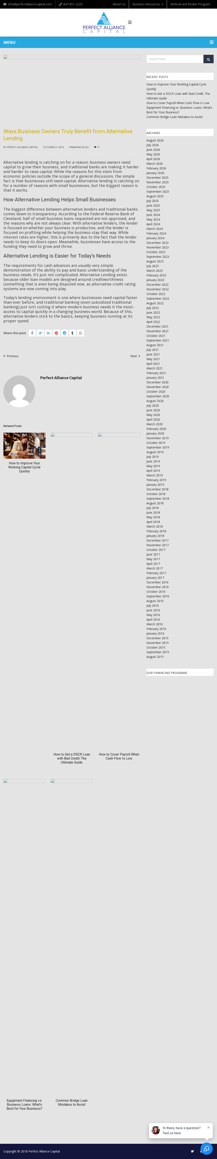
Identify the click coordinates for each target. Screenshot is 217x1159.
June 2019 (153, 461)
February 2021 (156, 373)
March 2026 (154, 164)
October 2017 (155, 550)
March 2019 (154, 475)
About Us (119, 4)
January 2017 (155, 578)
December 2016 (157, 582)
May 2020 (153, 415)
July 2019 (152, 457)
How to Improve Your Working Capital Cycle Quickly (24, 467)
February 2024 (156, 233)
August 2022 (155, 303)
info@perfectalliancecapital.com (30, 4)
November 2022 (157, 289)
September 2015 (157, 652)
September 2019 (157, 447)
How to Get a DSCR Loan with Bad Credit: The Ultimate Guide (71, 758)
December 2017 (157, 540)
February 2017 (156, 573)
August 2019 (155, 452)
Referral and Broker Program (190, 4)
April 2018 (153, 522)
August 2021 (155, 345)
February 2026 (156, 168)
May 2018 (153, 517)
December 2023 (157, 243)
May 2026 (153, 154)
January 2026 (155, 173)
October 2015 (155, 647)
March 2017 (154, 568)
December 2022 (157, 285)
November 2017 (157, 545)
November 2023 (157, 247)
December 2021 (157, 326)
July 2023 (152, 266)
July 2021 (152, 350)
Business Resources (146, 4)
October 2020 (155, 392)
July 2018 (152, 508)
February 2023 (156, 275)
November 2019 (157, 438)
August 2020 (155, 401)
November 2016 (157, 587)
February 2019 (156, 480)
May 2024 (153, 219)
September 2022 (157, 298)
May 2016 (153, 615)
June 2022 (153, 312)
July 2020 (152, 405)
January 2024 (155, 238)
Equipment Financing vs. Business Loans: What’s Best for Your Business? (24, 1105)
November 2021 (157, 331)
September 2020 (157, 396)
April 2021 (153, 364)
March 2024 (154, 229)
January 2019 (155, 485)
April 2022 (153, 322)
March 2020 (154, 424)
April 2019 (153, 471)
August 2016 (155, 601)
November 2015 (157, 643)
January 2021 (155, 378)
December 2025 (157, 178)
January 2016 (155, 633)
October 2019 (155, 443)
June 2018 (153, 512)
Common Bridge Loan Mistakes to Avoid (72, 1103)
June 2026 (153, 150)
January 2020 (155, 433)
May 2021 (153, 359)
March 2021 (154, 368)
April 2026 (153, 159)
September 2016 (157, 596)
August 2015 (155, 657)
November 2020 (157, 387)
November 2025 (157, 182)
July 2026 (152, 145)
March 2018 (154, 526)
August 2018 (155, 503)
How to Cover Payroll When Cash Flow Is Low (119, 756)
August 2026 (155, 140)
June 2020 (153, 410)
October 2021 (155, 336)
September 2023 (157, 257)
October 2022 (155, 294)
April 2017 (153, 564)
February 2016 (156, 629)
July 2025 (152, 201)
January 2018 (155, 536)
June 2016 (153, 610)
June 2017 (153, 554)
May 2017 (153, 559)
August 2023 (155, 261)
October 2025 (155, 187)
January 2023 (155, 280)
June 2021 (153, 354)
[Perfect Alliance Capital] (104, 22)
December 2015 (157, 638)
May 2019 (153, 466)
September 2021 (157, 340)
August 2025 (155, 196)
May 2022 (153, 317)
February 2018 (156, 531)
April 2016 (153, 619)
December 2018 (157, 489)
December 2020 (157, 382)
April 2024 (153, 224)
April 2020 (153, 419)
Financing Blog (79, 147)
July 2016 (152, 606)
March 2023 (154, 271)
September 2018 (157, 499)
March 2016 (154, 624)
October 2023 (155, 252)
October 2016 (155, 592)
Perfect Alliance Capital (22, 147)
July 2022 (152, 308)
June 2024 (153, 215)
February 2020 (156, 429)
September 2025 (157, 191)
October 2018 (155, 494)
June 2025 (153, 205)
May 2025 (153, 210)
